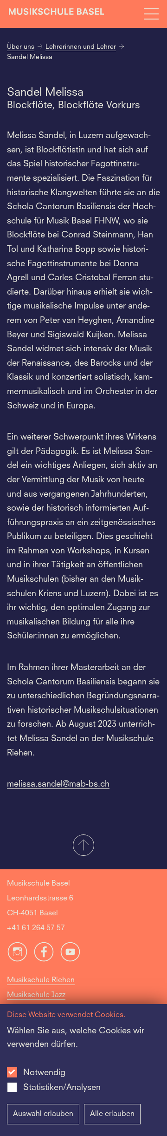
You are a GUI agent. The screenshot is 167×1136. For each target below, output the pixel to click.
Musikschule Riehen (41, 980)
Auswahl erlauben (43, 1114)
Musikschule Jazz (36, 995)
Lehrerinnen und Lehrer (80, 47)
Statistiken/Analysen (62, 1087)
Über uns (20, 47)
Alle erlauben (112, 1114)
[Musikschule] (56, 13)
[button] (83, 846)
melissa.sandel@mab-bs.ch (58, 784)
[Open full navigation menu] (151, 14)
